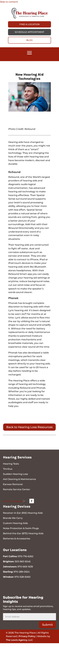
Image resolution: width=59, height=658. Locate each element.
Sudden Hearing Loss (15, 474)
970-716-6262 (25, 556)
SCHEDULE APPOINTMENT (29, 32)
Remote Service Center (16, 489)
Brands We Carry (13, 518)
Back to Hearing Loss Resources (29, 427)
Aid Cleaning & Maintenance (19, 479)
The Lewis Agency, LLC (19, 640)
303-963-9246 (23, 561)
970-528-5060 (22, 577)
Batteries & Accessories (16, 538)
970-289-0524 (22, 571)
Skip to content (9, 1)
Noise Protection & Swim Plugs (21, 528)
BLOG (29, 40)
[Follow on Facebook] (31, 501)
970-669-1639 (25, 566)
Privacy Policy (27, 636)
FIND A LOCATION (29, 24)
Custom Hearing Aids (15, 523)
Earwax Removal (13, 484)
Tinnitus (7, 469)
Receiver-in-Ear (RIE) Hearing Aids (23, 513)
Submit (47, 624)
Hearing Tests (11, 463)
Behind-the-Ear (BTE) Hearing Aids (23, 533)
